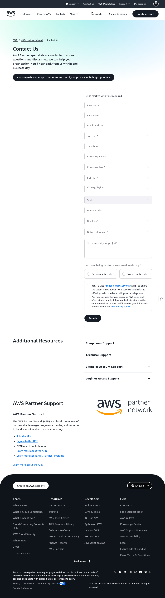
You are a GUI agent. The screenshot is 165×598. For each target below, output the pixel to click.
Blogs (16, 546)
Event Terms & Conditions (135, 555)
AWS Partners (56, 548)
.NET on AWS (91, 517)
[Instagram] (130, 572)
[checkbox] (88, 285)
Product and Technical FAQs (64, 536)
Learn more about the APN (32, 450)
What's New (19, 540)
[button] (43, 14)
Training (53, 511)
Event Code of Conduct (133, 548)
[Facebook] (120, 572)
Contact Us (126, 505)
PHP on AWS (91, 536)
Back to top (80, 561)
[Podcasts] (145, 572)
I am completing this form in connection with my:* (112, 265)
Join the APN (24, 436)
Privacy (16, 583)
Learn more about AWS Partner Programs (40, 455)
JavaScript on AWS (95, 542)
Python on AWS (93, 524)
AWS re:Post (127, 517)
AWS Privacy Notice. (121, 306)
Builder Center (92, 505)
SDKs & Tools (92, 511)
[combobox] (118, 136)
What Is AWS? (21, 505)
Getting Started (57, 505)
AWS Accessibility (130, 536)
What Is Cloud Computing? (28, 511)
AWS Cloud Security (24, 534)
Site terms (29, 583)
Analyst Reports (58, 542)
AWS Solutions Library (61, 524)
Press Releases (21, 553)
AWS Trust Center (59, 517)
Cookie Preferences (22, 588)
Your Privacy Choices (48, 583)
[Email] (151, 572)
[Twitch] (135, 572)
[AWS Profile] (156, 3)
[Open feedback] (161, 299)
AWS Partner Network (32, 39)
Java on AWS (91, 530)
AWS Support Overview (133, 530)
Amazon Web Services (117, 285)
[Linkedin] (125, 572)
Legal (123, 542)
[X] (114, 572)
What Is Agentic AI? (24, 517)
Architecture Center (60, 530)
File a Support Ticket (131, 511)
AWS (15, 39)
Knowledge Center (130, 524)
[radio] (88, 273)
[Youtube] (140, 572)
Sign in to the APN (27, 441)
